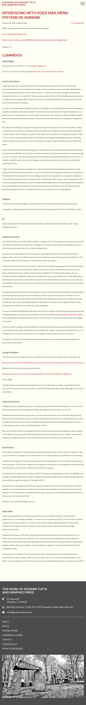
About (5, 621)
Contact (7, 639)
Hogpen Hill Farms (12, 635)
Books (5, 626)
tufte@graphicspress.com (19, 612)
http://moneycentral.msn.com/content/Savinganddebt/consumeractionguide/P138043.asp (36, 374)
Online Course (10, 630)
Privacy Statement (12, 648)
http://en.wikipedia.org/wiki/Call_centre (66, 314)
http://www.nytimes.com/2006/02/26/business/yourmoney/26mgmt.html (34, 40)
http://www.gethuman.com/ (14, 34)
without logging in (38, 66)
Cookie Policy (9, 644)
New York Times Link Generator (45, 71)
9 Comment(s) (78, 23)
